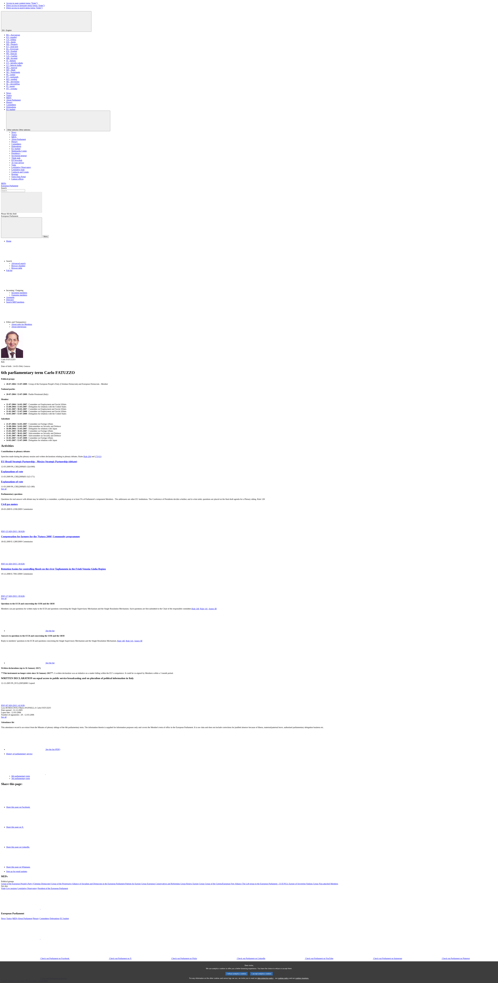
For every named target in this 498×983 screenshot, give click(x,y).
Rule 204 (87, 456)
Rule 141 (129, 641)
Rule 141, (204, 609)
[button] (251, 252)
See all (3, 489)
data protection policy (265, 978)
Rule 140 (195, 609)
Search (4, 188)
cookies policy (283, 978)
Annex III (213, 609)
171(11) (98, 456)
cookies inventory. (302, 978)
